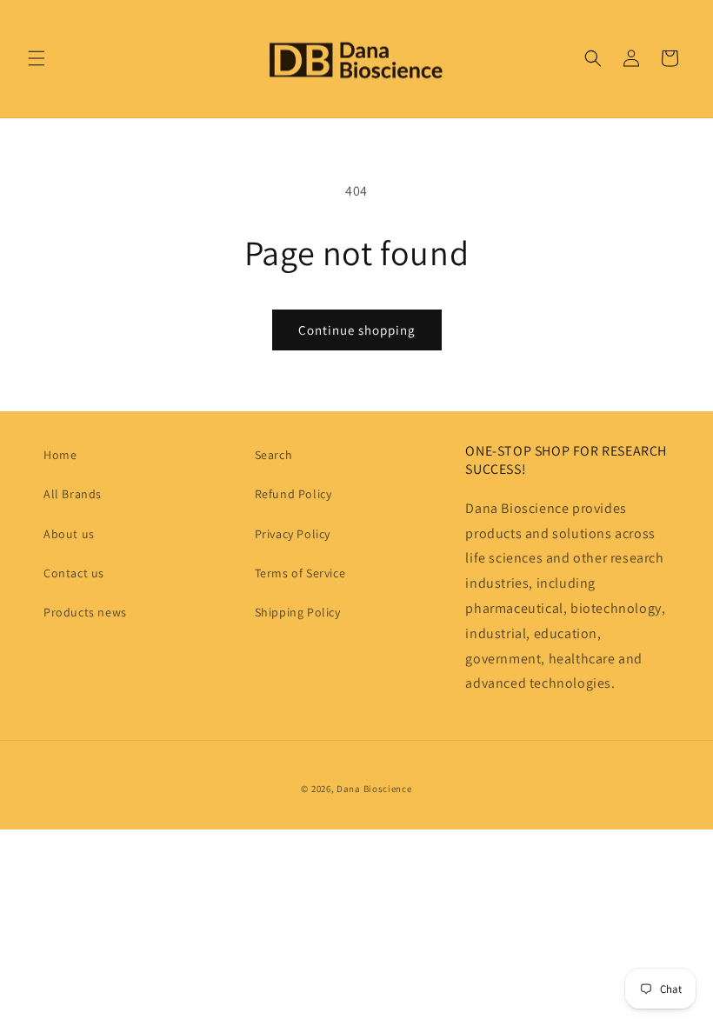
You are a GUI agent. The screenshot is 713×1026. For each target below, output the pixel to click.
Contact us (73, 573)
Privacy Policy (292, 534)
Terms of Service (300, 573)
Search (274, 455)
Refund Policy (293, 494)
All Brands (72, 494)
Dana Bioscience (374, 789)
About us (69, 534)
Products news (85, 612)
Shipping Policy (298, 612)
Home (60, 455)
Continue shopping (357, 330)
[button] (36, 58)
